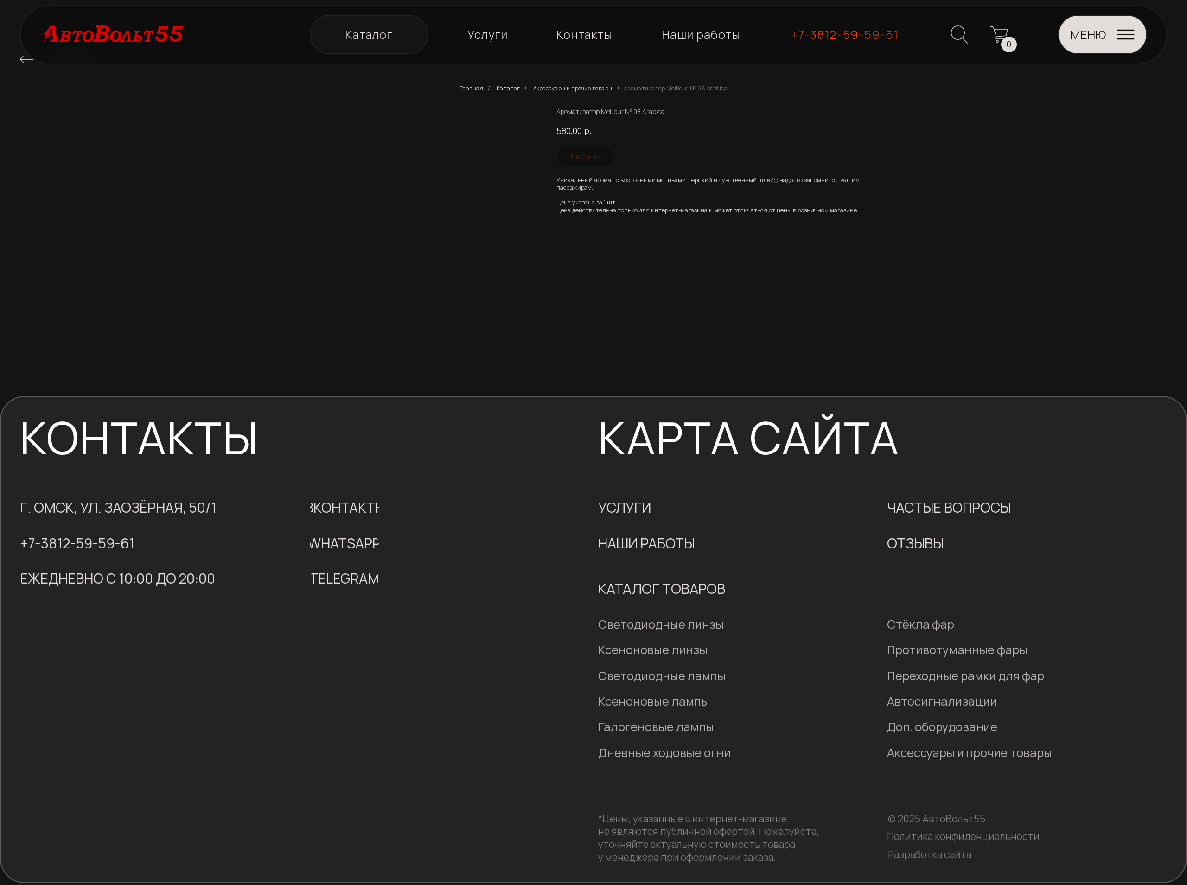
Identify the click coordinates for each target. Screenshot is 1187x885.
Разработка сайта (929, 854)
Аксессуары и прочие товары (573, 88)
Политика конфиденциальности (963, 836)
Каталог (508, 88)
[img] (27, 59)
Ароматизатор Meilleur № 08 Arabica (676, 88)
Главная (471, 88)
